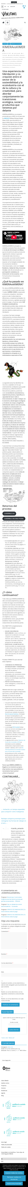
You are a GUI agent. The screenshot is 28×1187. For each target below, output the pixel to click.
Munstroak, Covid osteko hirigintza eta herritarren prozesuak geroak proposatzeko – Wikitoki (11, 899)
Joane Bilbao (13, 61)
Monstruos (12, 63)
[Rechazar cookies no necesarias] (26, 1175)
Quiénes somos (5, 1083)
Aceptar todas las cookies (14, 1173)
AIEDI (14, 55)
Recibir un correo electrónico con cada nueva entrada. (12, 999)
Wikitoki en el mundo (16, 43)
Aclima (11, 55)
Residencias (4, 1090)
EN (8, 6)
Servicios (3, 1088)
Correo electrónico (7, 963)
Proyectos (3, 1085)
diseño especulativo (6, 59)
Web (2, 972)
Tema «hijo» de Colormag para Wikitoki (12, 1153)
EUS (5, 6)
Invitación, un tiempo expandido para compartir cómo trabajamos (13, 810)
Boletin (4, 43)
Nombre (4, 954)
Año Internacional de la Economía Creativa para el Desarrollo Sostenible (15, 749)
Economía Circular (16, 59)
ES (2, 6)
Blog (2, 1095)
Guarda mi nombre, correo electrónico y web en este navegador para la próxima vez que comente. (14, 985)
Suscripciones (5, 9)
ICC (9, 61)
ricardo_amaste (17, 53)
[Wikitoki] (3, 22)
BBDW (17, 55)
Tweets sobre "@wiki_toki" (8, 1038)
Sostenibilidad (5, 67)
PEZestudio (15, 65)
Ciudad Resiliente (9, 57)
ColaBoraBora (22, 57)
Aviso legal (4, 1142)
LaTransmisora (5, 63)
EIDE (21, 59)
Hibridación (5, 61)
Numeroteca (9, 65)
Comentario (5, 931)
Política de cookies (6, 1147)
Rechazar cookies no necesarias (14, 1178)
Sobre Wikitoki (4, 1080)
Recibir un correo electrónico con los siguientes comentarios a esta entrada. (12, 993)
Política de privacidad (6, 1144)
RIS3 (19, 65)
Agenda (3, 1093)
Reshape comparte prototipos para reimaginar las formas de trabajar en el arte (13, 821)
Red (9, 43)
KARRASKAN (19, 61)
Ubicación (12, 6)
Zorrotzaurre (12, 67)
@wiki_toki (10, 1047)
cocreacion (15, 57)
